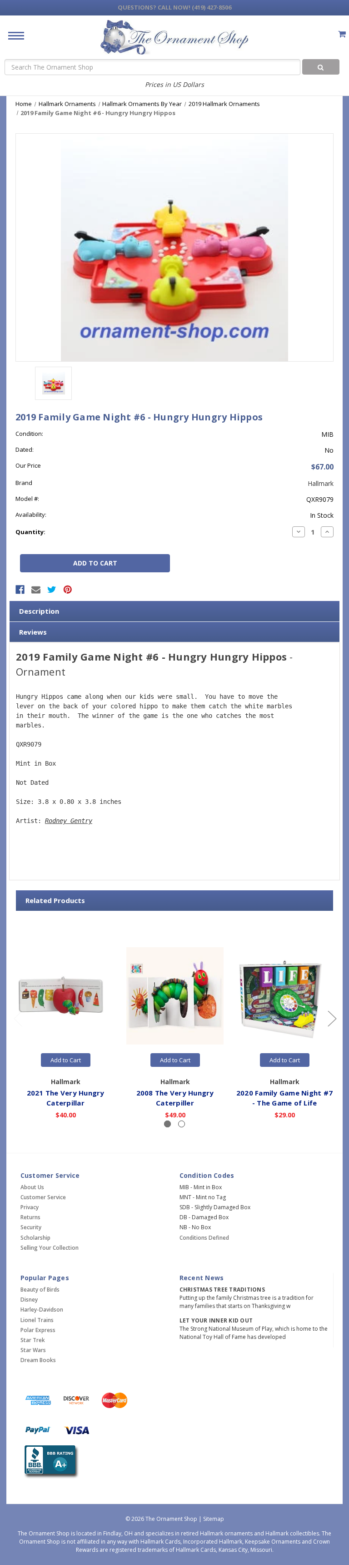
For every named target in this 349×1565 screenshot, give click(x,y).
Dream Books (38, 1360)
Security (30, 1227)
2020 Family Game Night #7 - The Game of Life (284, 1098)
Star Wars (33, 1350)
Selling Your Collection (49, 1248)
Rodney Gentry (68, 820)
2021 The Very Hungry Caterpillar (66, 1098)
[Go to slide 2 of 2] (18, 1018)
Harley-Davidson (41, 1309)
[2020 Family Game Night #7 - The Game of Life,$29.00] (284, 996)
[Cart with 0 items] (342, 34)
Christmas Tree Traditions (222, 1289)
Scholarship (35, 1238)
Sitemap (213, 1519)
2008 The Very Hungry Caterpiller (175, 1098)
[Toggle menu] (12, 35)
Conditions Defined (204, 1238)
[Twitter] (51, 589)
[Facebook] (20, 589)
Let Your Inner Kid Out (216, 1320)
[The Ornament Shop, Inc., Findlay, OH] (49, 1462)
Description (39, 611)
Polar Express (37, 1330)
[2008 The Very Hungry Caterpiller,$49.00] (175, 996)
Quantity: (30, 532)
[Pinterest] (67, 589)
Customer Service (43, 1197)
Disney (29, 1299)
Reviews (33, 631)
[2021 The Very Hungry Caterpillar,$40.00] (65, 996)
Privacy (29, 1207)
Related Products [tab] (55, 900)
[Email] (35, 589)
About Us (32, 1187)
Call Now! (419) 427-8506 (174, 7)
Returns (30, 1217)
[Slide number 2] (181, 1124)
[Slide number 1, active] (167, 1124)
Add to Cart (65, 1060)
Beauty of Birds (40, 1289)
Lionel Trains (37, 1320)
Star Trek (32, 1340)
